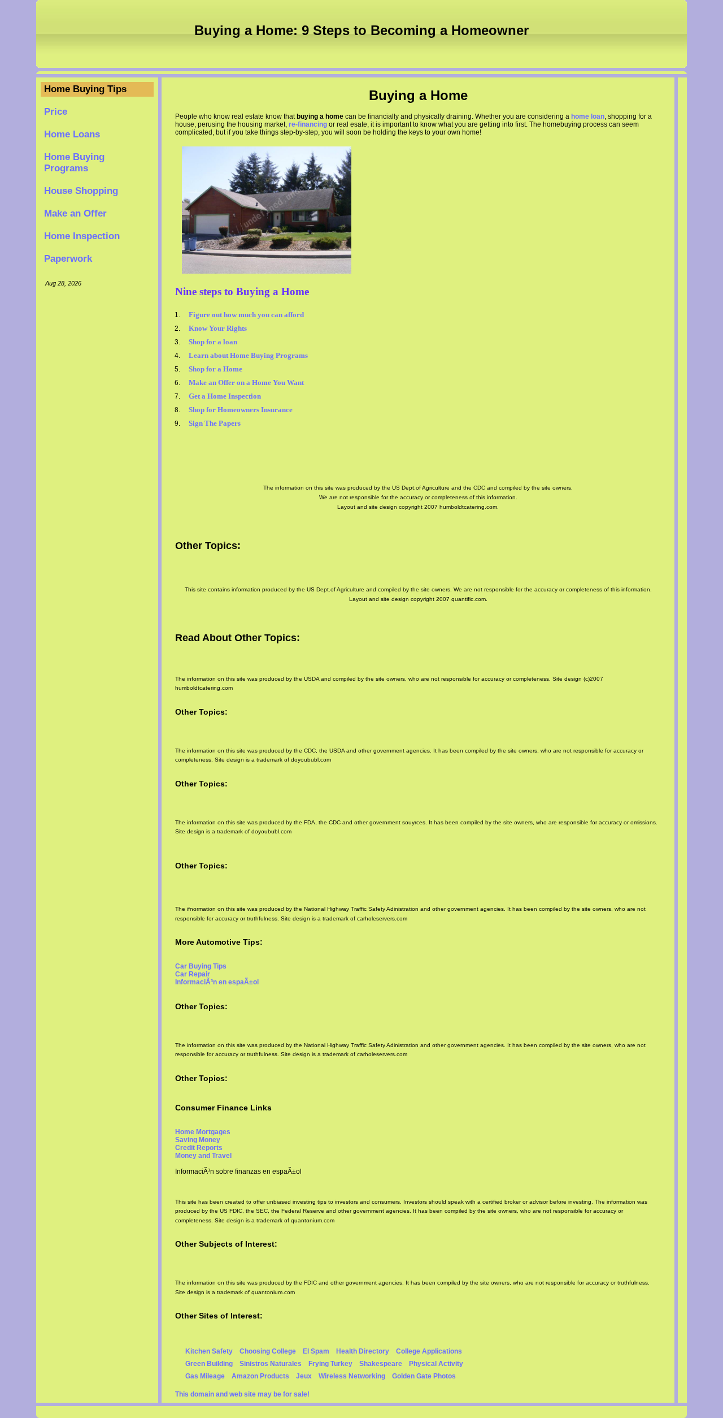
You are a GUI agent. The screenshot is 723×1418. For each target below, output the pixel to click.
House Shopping (81, 190)
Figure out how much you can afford (246, 314)
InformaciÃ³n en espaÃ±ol (217, 982)
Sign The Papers (215, 423)
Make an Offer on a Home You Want (246, 382)
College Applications (429, 1351)
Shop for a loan (213, 342)
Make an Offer (75, 213)
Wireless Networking (352, 1376)
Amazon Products (260, 1376)
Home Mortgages (202, 1132)
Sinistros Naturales (270, 1364)
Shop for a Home (215, 369)
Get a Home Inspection (225, 396)
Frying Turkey (330, 1364)
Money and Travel (203, 1156)
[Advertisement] (97, 465)
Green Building (209, 1364)
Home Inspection (82, 236)
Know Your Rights (218, 328)
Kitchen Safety (209, 1351)
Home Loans (72, 134)
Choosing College (267, 1351)
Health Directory (362, 1351)
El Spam (316, 1351)
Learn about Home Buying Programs (248, 355)
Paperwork (68, 258)
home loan (587, 116)
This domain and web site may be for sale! (242, 1394)
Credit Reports (199, 1148)
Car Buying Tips (201, 966)
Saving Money (197, 1140)
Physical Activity (436, 1364)
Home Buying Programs (74, 163)
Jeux (304, 1376)
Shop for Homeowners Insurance (241, 409)
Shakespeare (380, 1364)
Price (55, 111)
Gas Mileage (205, 1376)
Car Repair (192, 974)
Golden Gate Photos (424, 1376)
